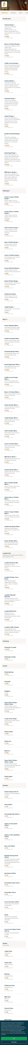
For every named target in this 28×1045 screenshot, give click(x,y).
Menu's (21, 12)
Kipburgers (13, 12)
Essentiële (14, 1042)
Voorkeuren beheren (5, 1031)
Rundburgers (4, 12)
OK (14, 1038)
